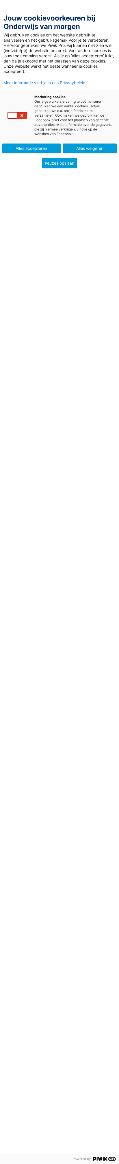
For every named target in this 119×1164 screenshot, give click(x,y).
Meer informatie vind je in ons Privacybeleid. (45, 82)
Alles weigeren (89, 148)
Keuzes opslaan (59, 163)
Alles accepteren (31, 148)
